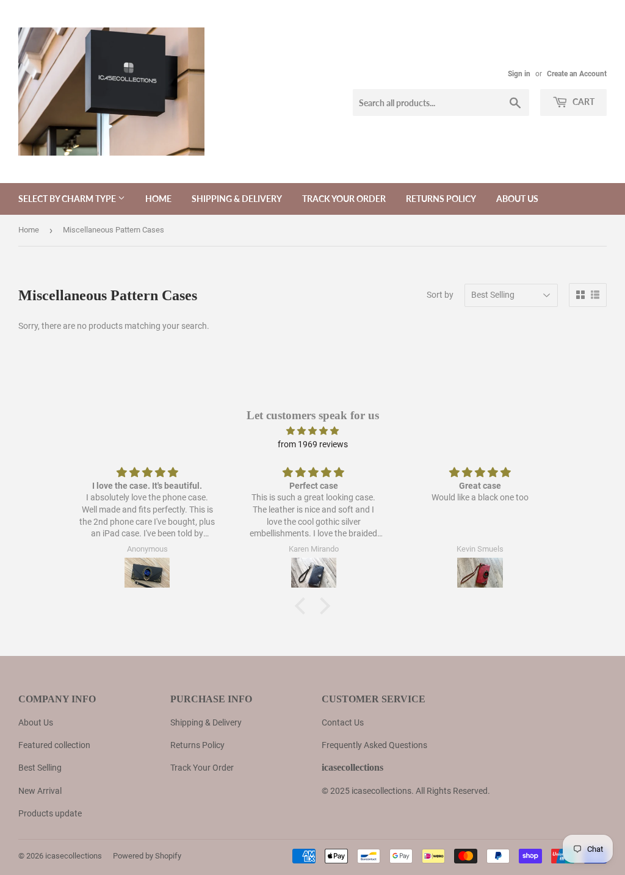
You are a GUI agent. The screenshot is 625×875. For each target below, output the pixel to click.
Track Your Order (344, 198)
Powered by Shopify (147, 855)
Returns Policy (441, 198)
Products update (50, 813)
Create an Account (577, 74)
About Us (35, 722)
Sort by (440, 295)
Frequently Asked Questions (374, 745)
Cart (582, 101)
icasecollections (73, 855)
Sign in (519, 74)
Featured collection (54, 745)
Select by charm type (68, 198)
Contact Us (343, 722)
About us (517, 198)
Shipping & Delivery (237, 198)
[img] (312, 431)
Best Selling (40, 767)
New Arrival (40, 791)
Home (158, 198)
